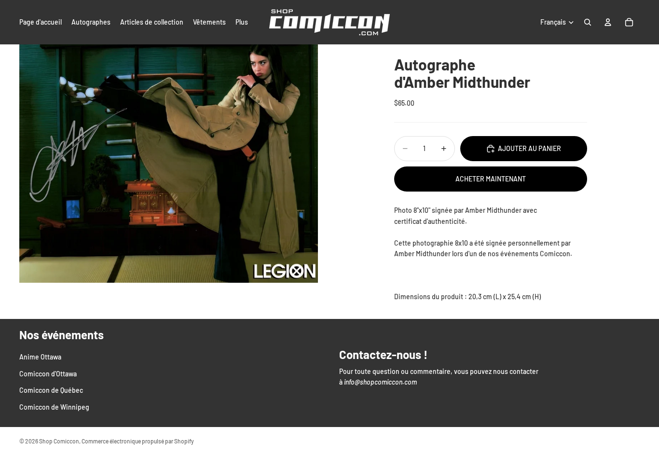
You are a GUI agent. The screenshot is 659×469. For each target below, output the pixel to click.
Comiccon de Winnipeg (54, 406)
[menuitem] (242, 22)
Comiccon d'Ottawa (48, 374)
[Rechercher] (587, 22)
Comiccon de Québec (51, 390)
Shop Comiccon (59, 441)
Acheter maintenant (490, 179)
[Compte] (607, 22)
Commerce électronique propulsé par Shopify (138, 441)
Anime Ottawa (40, 357)
